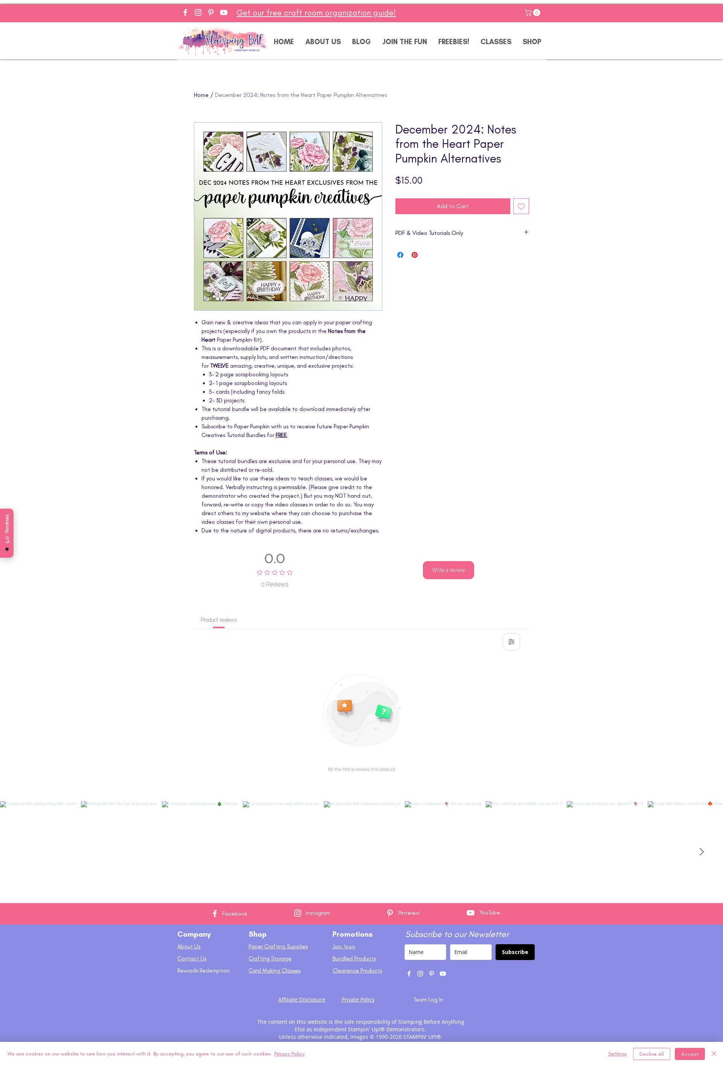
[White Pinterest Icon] (390, 913)
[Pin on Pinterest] (414, 254)
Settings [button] (617, 1054)
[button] (533, 12)
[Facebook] (185, 12)
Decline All (651, 1054)
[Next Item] (701, 852)
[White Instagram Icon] (297, 913)
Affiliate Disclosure (301, 999)
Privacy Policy (289, 1054)
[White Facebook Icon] (215, 913)
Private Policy (358, 999)
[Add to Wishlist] (521, 206)
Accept (690, 1054)
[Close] (713, 1054)
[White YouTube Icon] (470, 912)
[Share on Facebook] (400, 254)
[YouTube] (223, 12)
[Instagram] (198, 12)
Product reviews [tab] (219, 620)
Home (201, 94)
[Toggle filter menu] (511, 641)
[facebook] (409, 973)
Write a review (448, 570)
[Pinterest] (210, 12)
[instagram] (420, 973)
